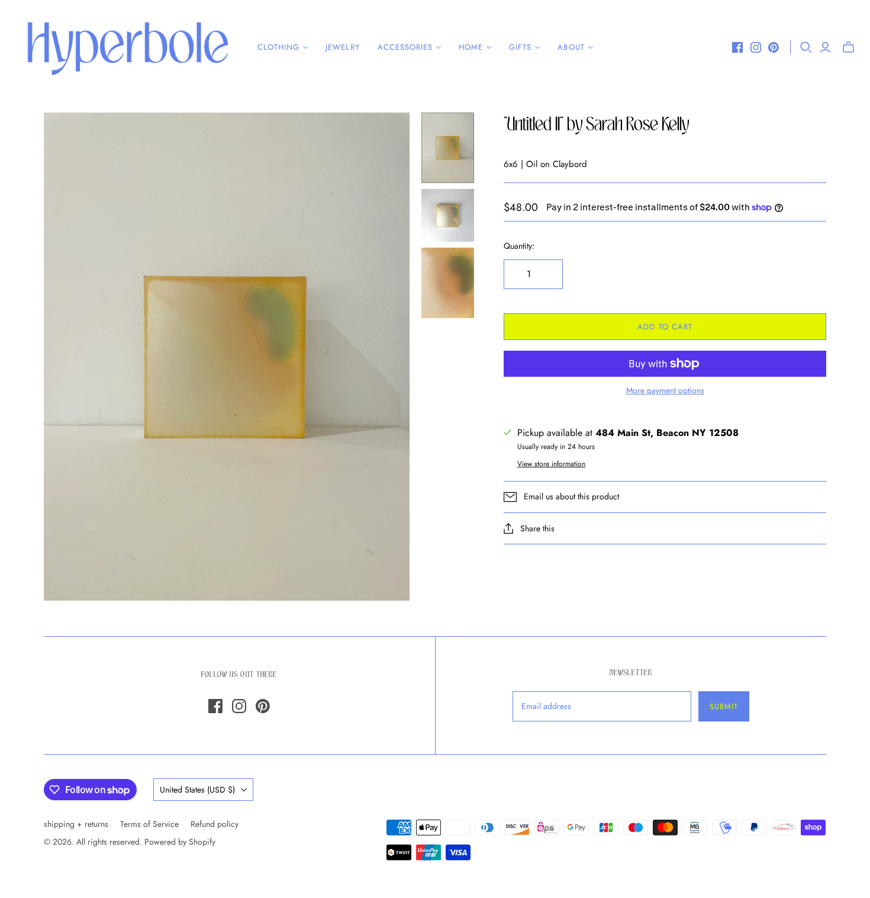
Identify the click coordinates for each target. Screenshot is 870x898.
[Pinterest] (773, 47)
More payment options (665, 390)
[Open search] (806, 47)
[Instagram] (755, 47)
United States (197, 790)
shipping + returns (76, 824)
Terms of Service (149, 824)
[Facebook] (737, 47)
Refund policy (215, 824)
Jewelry (342, 47)
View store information (551, 463)
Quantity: (519, 246)
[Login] (825, 47)
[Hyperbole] (127, 47)
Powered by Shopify (179, 842)
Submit (724, 706)
